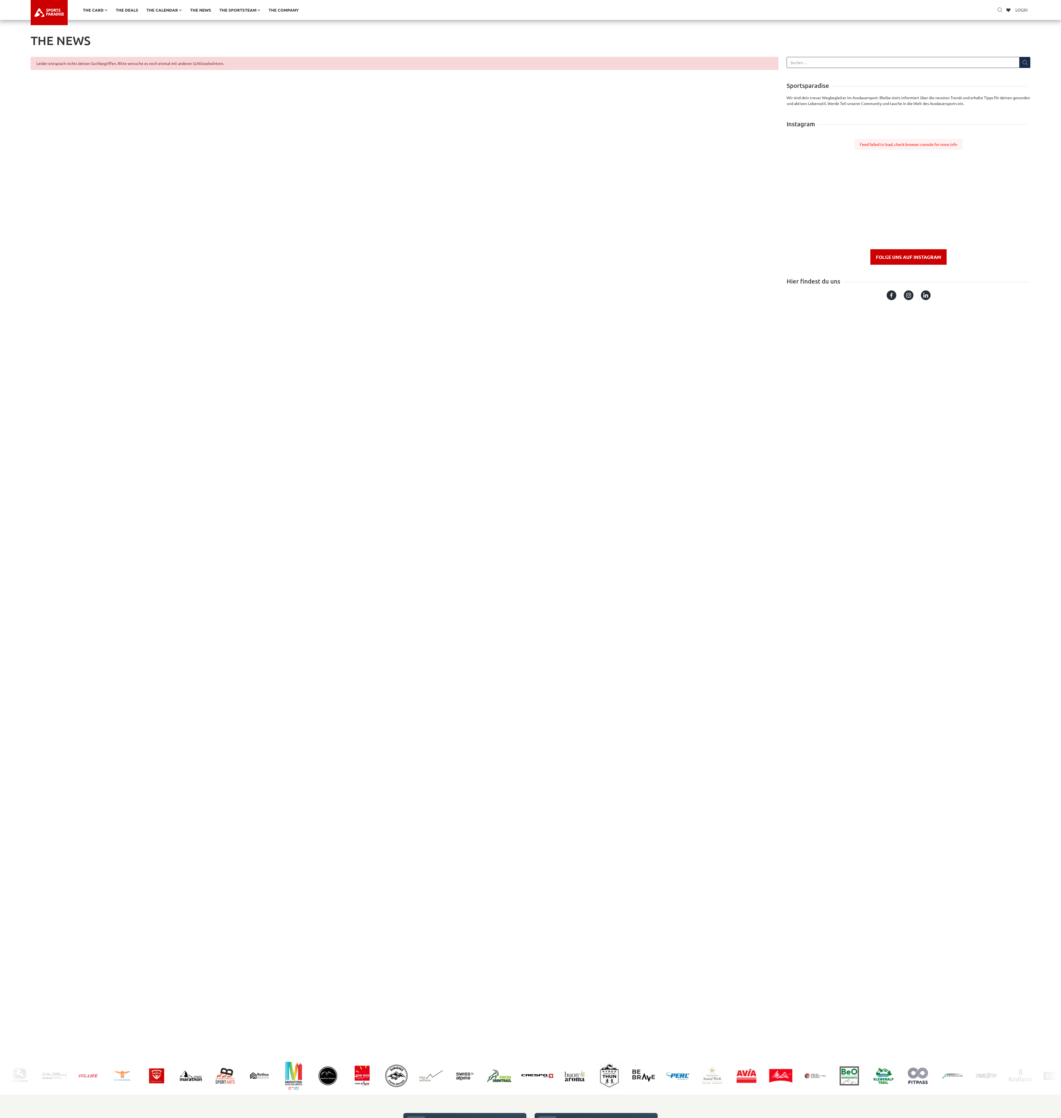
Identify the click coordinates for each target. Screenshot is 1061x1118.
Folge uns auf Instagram (908, 257)
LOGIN (1021, 9)
